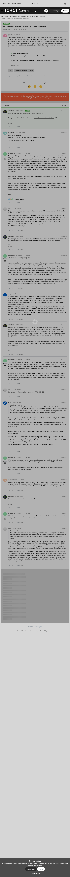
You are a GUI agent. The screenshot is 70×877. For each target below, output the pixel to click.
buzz (9, 208)
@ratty (60, 341)
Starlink (31, 71)
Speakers (42, 16)
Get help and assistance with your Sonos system (24, 16)
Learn (8, 3)
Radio (19, 3)
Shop (4, 3)
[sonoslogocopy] (35, 3)
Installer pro (11, 153)
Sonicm (10, 479)
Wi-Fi (10, 71)
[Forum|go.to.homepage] (20, 11)
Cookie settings (34, 631)
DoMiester (11, 132)
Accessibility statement (46, 631)
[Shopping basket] (65, 3)
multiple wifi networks (20, 71)
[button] (2, 11)
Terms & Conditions (22, 631)
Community (4, 16)
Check (21, 555)
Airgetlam (11, 111)
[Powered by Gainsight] (35, 627)
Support (14, 3)
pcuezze (10, 35)
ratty (9, 294)
